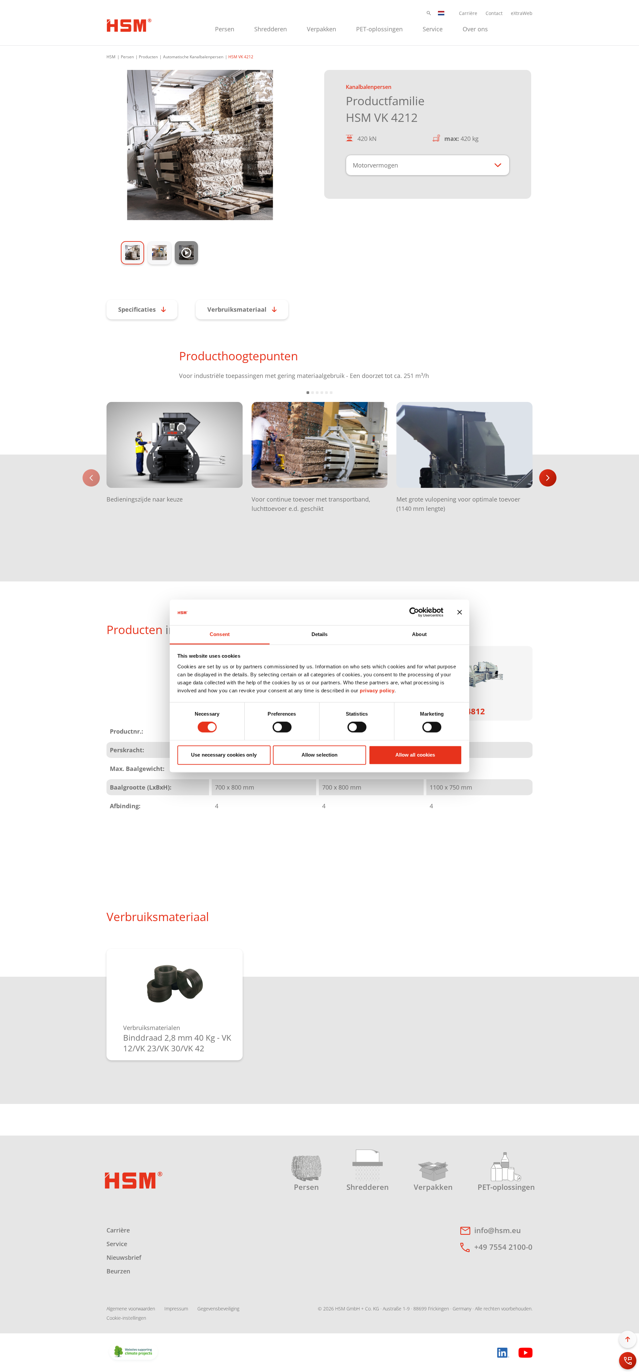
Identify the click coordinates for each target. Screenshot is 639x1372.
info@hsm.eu (497, 1230)
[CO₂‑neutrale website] (133, 1352)
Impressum (176, 1308)
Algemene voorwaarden (130, 1308)
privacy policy (377, 690)
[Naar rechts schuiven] (547, 478)
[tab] (200, 145)
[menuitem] (224, 28)
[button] (429, 13)
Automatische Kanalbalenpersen (193, 57)
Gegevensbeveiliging (218, 1308)
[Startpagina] (129, 24)
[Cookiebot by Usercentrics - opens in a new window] (414, 612)
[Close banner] (459, 612)
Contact (494, 13)
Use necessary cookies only (224, 755)
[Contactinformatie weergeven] (627, 1360)
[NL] (441, 13)
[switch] (282, 727)
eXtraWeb (521, 13)
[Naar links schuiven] (91, 478)
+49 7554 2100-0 (503, 1247)
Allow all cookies (415, 755)
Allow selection (320, 755)
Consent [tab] (220, 634)
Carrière (468, 13)
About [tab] (419, 634)
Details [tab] (320, 634)
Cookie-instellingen (126, 1318)
